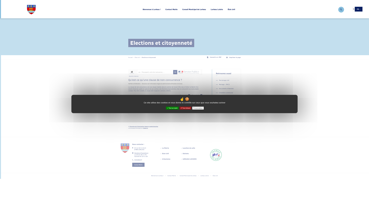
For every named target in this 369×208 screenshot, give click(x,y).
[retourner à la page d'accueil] (31, 9)
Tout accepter (173, 108)
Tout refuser (186, 108)
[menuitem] (152, 9)
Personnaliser (198, 108)
